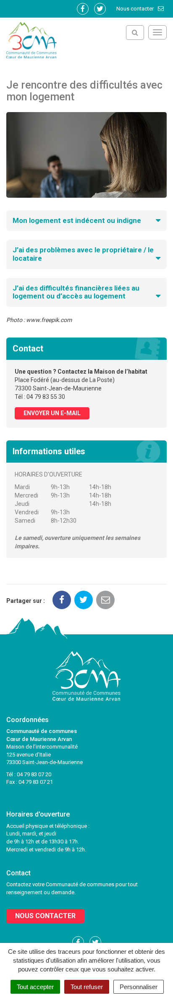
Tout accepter (35, 986)
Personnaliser (138, 986)
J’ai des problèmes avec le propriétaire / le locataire (83, 254)
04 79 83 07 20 (34, 774)
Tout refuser (87, 986)
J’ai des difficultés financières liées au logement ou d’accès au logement (76, 292)
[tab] (86, 220)
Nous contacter (135, 8)
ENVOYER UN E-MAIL (52, 413)
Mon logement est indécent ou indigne (77, 220)
